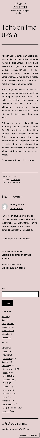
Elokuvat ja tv (9, 369)
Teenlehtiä (6, 338)
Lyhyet (4, 397)
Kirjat (5, 372)
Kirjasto (5, 362)
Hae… (4, 288)
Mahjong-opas (8, 330)
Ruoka (5, 387)
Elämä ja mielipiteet (15, 423)
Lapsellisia (16, 182)
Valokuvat (7, 390)
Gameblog (6, 316)
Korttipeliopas (8, 323)
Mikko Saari (15, 179)
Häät (5, 351)
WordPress (23, 429)
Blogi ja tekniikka (10, 408)
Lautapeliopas (8, 327)
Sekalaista (6, 401)
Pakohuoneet (8, 380)
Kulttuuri (5, 365)
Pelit (5, 383)
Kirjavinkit (6, 320)
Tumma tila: (24, 435)
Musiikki (6, 376)
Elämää (5, 348)
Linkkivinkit (6, 394)
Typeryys (6, 411)
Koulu (5, 355)
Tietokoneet (7, 404)
